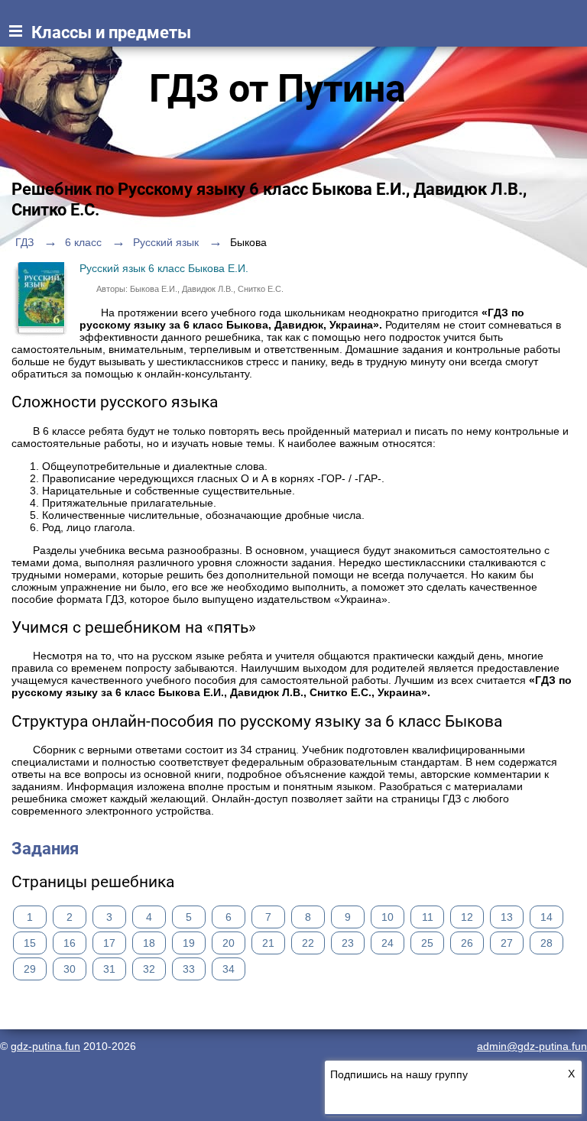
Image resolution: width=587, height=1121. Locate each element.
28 (546, 943)
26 (467, 943)
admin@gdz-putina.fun (532, 1046)
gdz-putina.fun (45, 1046)
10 (387, 917)
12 (467, 917)
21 (268, 943)
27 (507, 943)
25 (427, 943)
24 (387, 943)
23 (348, 943)
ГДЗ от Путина (277, 88)
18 (149, 943)
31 (109, 969)
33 (189, 969)
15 (30, 943)
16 (69, 943)
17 (109, 943)
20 (228, 943)
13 (507, 917)
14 (546, 917)
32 (149, 969)
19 (189, 943)
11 (427, 917)
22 (308, 943)
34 (228, 969)
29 (30, 969)
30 (69, 969)
